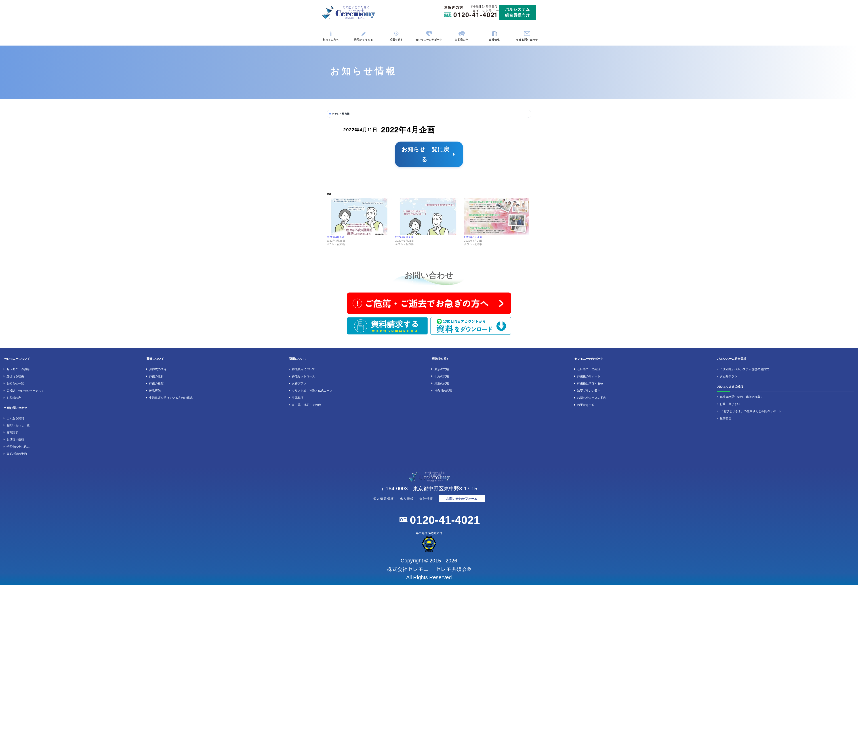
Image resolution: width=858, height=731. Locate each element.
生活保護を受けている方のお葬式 (171, 397)
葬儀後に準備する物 (590, 383)
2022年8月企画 (473, 237)
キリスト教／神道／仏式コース (312, 390)
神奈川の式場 (443, 390)
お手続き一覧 (586, 405)
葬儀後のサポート (588, 376)
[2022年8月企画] (496, 216)
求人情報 (407, 498)
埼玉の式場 (441, 383)
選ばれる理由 (15, 376)
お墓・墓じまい (730, 404)
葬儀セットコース (303, 376)
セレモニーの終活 (588, 369)
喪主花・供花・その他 (306, 405)
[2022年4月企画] (359, 216)
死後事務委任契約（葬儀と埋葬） (741, 397)
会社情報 (494, 39)
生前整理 (725, 418)
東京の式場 (441, 369)
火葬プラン (299, 383)
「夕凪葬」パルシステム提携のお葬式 (744, 369)
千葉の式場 (441, 376)
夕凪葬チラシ (728, 376)
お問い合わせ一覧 (18, 425)
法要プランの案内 (588, 390)
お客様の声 (462, 39)
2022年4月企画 (336, 237)
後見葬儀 (155, 390)
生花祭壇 (297, 397)
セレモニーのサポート (429, 39)
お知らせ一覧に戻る (426, 154)
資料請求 (12, 432)
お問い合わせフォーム (461, 498)
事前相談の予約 (16, 453)
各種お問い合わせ (527, 39)
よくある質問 (15, 418)
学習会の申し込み (18, 446)
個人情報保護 (383, 498)
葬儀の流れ (156, 376)
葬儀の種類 (156, 383)
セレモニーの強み (18, 369)
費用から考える (363, 39)
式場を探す (396, 39)
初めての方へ (331, 39)
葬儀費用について (303, 369)
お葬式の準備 (157, 369)
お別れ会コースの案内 (591, 397)
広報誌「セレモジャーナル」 (25, 390)
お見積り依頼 (15, 439)
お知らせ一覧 (15, 383)
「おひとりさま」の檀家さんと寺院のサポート (751, 411)
